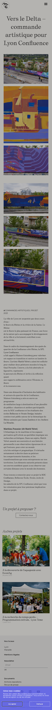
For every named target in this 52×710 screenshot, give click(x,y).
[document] (26, 355)
